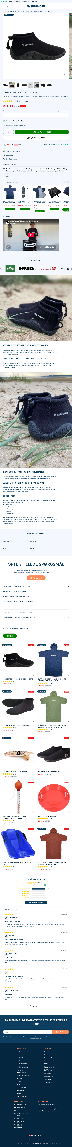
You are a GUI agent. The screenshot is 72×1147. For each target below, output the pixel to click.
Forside (5, 11)
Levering (19, 1081)
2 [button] (33, 1006)
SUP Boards (47, 1073)
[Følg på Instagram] (33, 1139)
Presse (18, 1093)
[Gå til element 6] (36, 85)
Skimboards (47, 1079)
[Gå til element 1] (5, 85)
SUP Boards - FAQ (20, 1104)
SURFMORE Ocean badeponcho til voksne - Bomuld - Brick (52, 863)
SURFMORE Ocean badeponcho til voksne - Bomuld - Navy (9, 202)
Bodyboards (48, 1082)
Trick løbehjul (48, 1064)
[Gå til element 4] (24, 85)
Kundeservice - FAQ (22, 1052)
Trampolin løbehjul (50, 1067)
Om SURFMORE (21, 1064)
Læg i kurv (10, 209)
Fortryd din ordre (21, 1087)
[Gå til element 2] (12, 85)
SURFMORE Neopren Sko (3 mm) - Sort (18, 679)
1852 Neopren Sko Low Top (49, 772)
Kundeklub (19, 1058)
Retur (18, 1084)
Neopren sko (48, 1055)
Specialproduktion (19, 1119)
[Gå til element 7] (43, 85)
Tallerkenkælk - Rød (47, 816)
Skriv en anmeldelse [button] (36, 902)
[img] (8, 914)
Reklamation (20, 1090)
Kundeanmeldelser (22, 1061)
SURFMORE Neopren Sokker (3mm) (16, 725)
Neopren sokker (49, 1058)
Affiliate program (21, 1096)
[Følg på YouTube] (38, 1139)
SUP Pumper (48, 1070)
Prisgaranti (19, 1078)
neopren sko (47, 500)
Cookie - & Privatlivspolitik (21, 1071)
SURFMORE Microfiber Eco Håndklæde (23, 202)
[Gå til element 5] (30, 85)
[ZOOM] (64, 75)
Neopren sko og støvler (17, 11)
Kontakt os (19, 1055)
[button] (8, 101)
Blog (15, 1110)
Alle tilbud (47, 1052)
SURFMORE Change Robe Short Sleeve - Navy (39, 202)
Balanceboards (48, 1076)
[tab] (15, 628)
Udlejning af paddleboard (18, 1126)
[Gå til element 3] (18, 85)
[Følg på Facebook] (29, 1139)
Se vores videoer (19, 1107)
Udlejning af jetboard (20, 1122)
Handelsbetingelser (22, 1067)
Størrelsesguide (63, 111)
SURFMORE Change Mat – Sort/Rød (54, 202)
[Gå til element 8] (49, 85)
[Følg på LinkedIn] (43, 1139)
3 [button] (36, 1006)
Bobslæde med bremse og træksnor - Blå (18, 863)
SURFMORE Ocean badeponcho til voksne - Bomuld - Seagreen (52, 726)
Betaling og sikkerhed (23, 1075)
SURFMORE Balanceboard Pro (15, 772)
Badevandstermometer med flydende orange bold (14, 817)
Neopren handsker (49, 1061)
